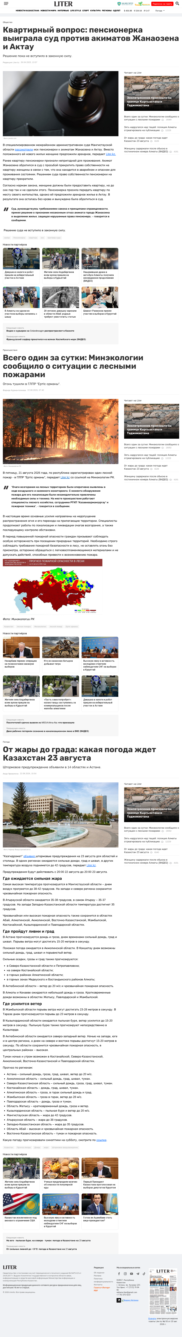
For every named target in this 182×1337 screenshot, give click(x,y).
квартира (33, 238)
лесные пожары (24, 627)
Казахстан (8, 627)
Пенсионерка (19, 238)
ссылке (101, 1140)
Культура (95, 10)
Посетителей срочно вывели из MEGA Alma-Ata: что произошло (40, 722)
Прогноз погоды (24, 1148)
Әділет (116, 10)
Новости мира (48, 10)
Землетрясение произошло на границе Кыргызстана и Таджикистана (149, 101)
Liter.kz (65, 477)
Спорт (85, 10)
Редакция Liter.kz (11, 62)
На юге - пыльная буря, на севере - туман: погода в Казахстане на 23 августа (48, 1240)
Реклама (97, 1276)
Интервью (63, 10)
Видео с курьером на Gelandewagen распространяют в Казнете (40, 331)
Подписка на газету (162, 4)
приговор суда (54, 238)
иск (42, 238)
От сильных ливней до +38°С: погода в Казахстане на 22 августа (41, 1249)
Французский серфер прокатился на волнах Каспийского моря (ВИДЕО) (46, 339)
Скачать (152, 1318)
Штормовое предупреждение (65, 1148)
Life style (75, 10)
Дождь (37, 1148)
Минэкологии (40, 627)
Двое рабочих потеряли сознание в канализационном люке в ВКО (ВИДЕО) (47, 731)
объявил (29, 856)
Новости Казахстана (27, 10)
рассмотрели (24, 149)
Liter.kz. (111, 154)
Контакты (98, 1285)
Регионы (106, 10)
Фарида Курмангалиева (14, 390)
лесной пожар (56, 627)
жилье (7, 238)
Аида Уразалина (10, 774)
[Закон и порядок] (126, 4)
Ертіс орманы (72, 627)
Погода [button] (159, 11)
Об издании (99, 1273)
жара (46, 1148)
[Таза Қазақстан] (143, 4)
